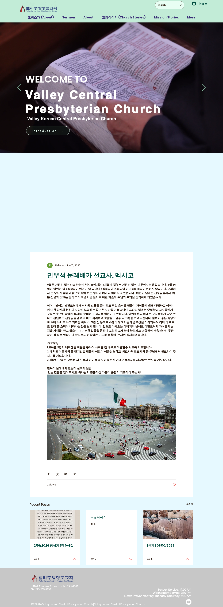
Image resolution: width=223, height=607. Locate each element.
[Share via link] (74, 474)
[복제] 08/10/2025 (161, 545)
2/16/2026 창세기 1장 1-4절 (54, 545)
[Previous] (19, 88)
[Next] (204, 88)
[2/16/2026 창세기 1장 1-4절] (55, 524)
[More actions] (174, 265)
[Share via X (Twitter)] (57, 474)
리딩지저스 (98, 517)
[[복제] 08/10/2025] (168, 524)
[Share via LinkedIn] (65, 474)
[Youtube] (188, 602)
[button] (41, 17)
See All (189, 504)
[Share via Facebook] (48, 474)
